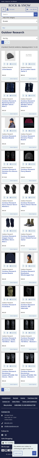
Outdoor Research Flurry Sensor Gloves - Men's (28, 204)
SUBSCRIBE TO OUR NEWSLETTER (24, 405)
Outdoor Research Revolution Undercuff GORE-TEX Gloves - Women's (28, 374)
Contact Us (6, 401)
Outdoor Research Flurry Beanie (28, 170)
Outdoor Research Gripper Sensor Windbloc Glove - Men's (9, 239)
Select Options (13, 78)
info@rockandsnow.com (11, 426)
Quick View (13, 64)
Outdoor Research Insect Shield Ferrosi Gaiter (28, 238)
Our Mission (14, 1)
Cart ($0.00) (33, 9)
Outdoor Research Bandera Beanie (9, 137)
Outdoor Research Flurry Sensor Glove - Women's (10, 204)
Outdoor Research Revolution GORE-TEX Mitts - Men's (9, 340)
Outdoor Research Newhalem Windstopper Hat (28, 273)
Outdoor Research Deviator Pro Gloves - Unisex (10, 171)
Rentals (15, 398)
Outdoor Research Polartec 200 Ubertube (28, 306)
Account (11, 9)
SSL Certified (8, 443)
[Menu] (3, 9)
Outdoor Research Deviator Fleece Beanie (28, 138)
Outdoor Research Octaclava (9, 305)
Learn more (18, 453)
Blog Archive (8, 405)
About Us (7, 1)
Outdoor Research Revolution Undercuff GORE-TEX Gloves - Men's (10, 374)
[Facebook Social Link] (2, 434)
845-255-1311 (8, 423)
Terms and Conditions (29, 401)
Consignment (6, 398)
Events (23, 398)
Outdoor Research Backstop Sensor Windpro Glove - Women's (28, 103)
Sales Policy (16, 401)
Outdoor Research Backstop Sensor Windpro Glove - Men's (9, 103)
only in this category (9, 17)
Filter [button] (3, 28)
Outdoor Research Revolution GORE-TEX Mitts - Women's (28, 340)
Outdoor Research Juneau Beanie (9, 272)
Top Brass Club (32, 398)
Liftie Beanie (7, 69)
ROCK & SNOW (20, 5)
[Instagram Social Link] (6, 434)
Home (3, 1)
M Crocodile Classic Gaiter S (28, 70)
